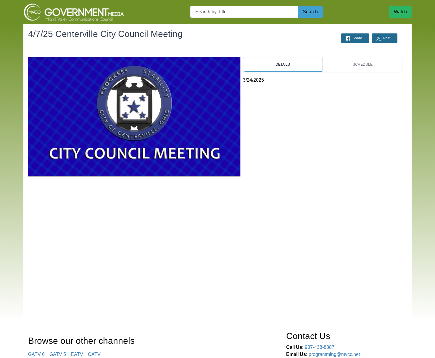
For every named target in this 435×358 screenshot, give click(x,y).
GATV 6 (36, 354)
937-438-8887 (319, 347)
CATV (94, 354)
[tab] (283, 64)
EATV (77, 354)
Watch (400, 11)
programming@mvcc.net (334, 354)
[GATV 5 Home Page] (73, 11)
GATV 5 (57, 354)
